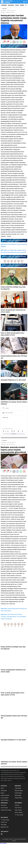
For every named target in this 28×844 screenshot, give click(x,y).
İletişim (2, 793)
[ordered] (12, 431)
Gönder (14, 433)
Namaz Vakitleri (18, 812)
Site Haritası (3, 843)
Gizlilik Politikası (4, 800)
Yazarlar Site (4, 822)
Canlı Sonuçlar (4, 807)
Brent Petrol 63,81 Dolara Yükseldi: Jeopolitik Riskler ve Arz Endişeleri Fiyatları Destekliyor (13, 616)
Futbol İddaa (18, 788)
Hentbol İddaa (18, 793)
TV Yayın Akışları (19, 814)
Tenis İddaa (3, 824)
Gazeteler (17, 805)
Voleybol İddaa (18, 797)
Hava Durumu (18, 807)
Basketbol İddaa (19, 790)
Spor (17, 5)
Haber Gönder (18, 810)
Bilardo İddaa (18, 795)
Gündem (4, 5)
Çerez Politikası (4, 797)
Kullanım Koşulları (5, 795)
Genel (22, 5)
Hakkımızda (3, 790)
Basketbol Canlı (4, 827)
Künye (2, 788)
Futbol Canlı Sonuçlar (6, 810)
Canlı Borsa (3, 805)
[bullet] (14, 431)
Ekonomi (11, 5)
